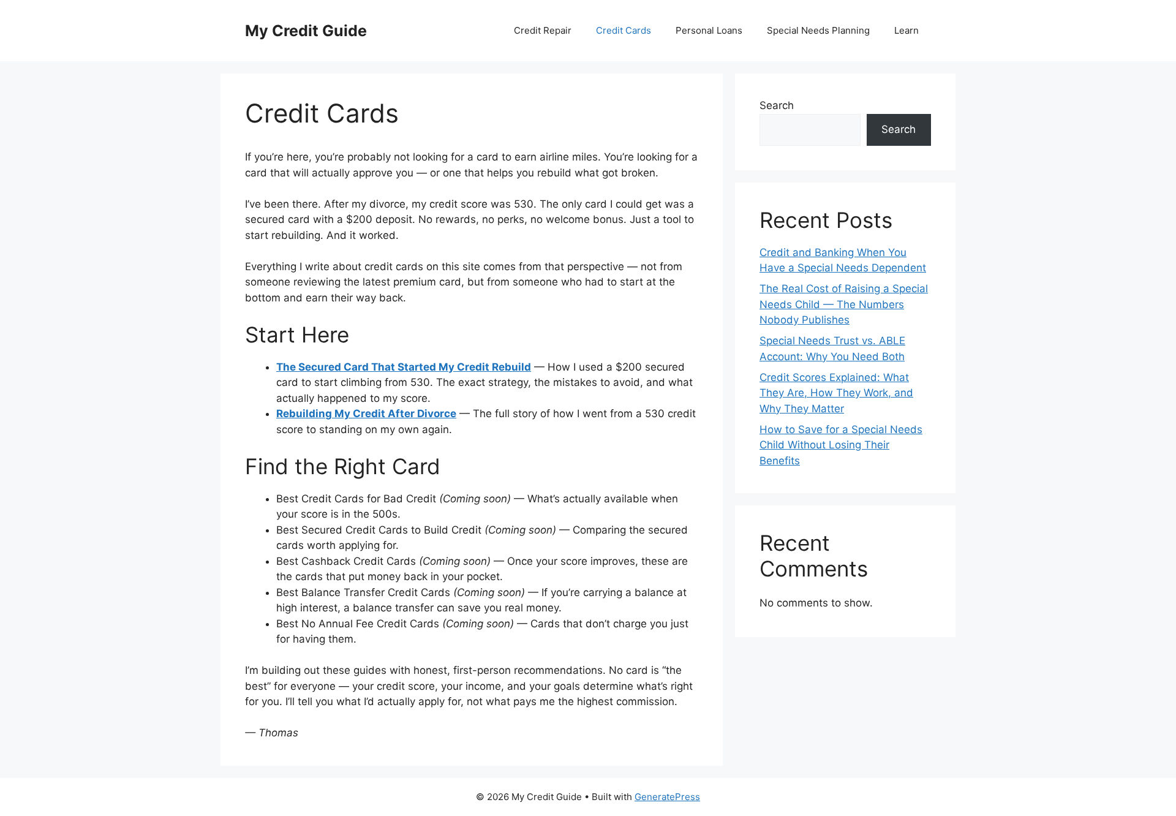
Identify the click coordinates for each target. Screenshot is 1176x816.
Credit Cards (623, 30)
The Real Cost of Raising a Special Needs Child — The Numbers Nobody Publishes (844, 304)
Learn (906, 30)
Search (777, 105)
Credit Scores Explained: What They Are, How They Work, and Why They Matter (836, 393)
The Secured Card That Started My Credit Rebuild (403, 367)
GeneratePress (667, 797)
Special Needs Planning (818, 30)
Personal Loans (709, 30)
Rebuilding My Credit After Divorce (366, 413)
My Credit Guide (306, 30)
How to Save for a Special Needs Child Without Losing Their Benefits (841, 445)
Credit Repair (542, 30)
